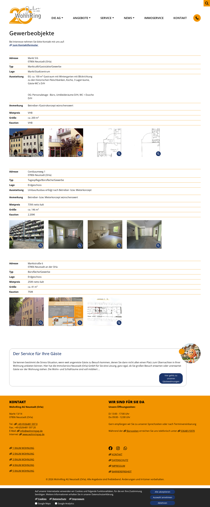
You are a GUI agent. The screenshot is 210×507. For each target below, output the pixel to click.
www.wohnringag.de (33, 434)
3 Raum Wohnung (23, 459)
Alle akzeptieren (162, 491)
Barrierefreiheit (121, 471)
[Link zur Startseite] (25, 15)
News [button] (128, 18)
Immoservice (154, 18)
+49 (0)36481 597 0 (27, 424)
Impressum (118, 465)
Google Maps (44, 503)
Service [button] (105, 18)
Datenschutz (119, 460)
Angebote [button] (80, 18)
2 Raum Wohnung (23, 453)
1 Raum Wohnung (23, 448)
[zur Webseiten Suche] (207, 3)
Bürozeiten (132, 430)
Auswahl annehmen (162, 497)
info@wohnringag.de (31, 430)
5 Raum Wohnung (23, 470)
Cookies (42, 498)
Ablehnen (162, 503)
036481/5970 (187, 430)
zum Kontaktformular (25, 45)
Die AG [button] (56, 18)
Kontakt (180, 18)
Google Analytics (66, 503)
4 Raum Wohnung (23, 465)
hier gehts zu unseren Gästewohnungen (171, 378)
